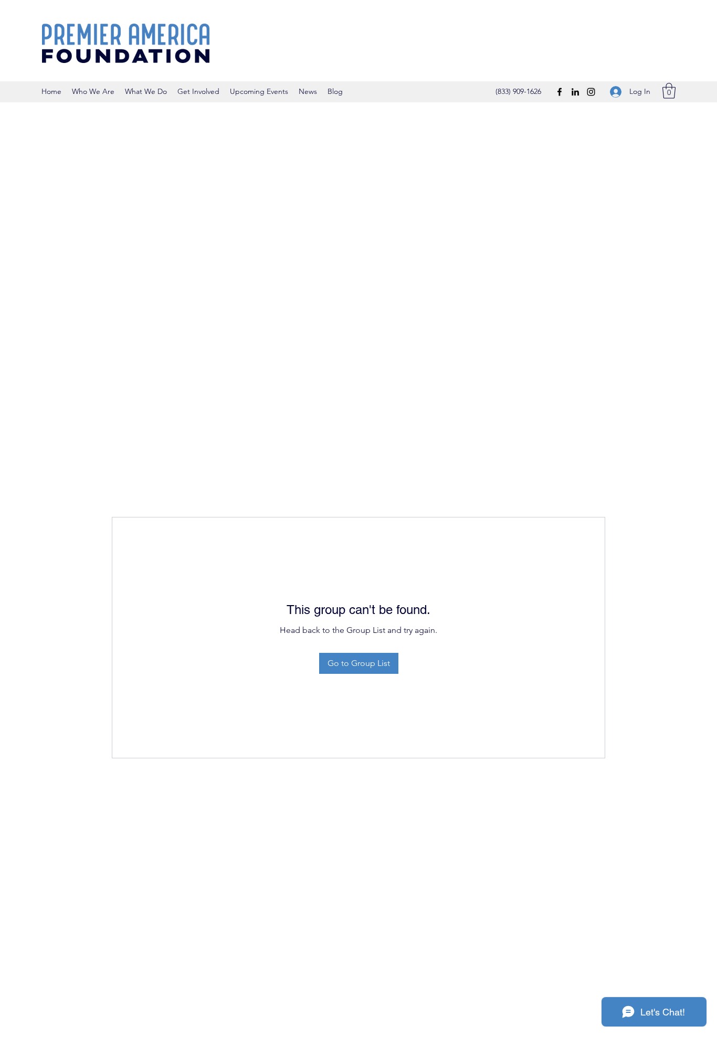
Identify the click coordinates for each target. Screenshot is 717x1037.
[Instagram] (591, 92)
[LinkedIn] (575, 92)
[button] (669, 91)
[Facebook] (559, 92)
